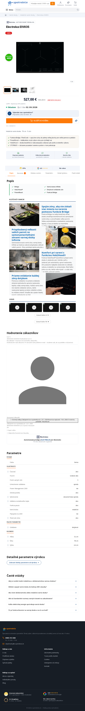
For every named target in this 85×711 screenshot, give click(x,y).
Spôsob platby (7, 663)
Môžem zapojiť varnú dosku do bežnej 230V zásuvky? (27, 587)
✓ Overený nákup (42, 420)
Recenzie (21, 173)
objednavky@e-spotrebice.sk (14, 644)
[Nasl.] (73, 57)
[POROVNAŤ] (76, 120)
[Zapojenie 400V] (9, 57)
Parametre (49, 173)
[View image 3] (24, 90)
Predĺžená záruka (8, 656)
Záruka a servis (36, 173)
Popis (11, 173)
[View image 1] (7, 90)
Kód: (7, 126)
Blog (4, 683)
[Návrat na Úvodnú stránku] (6, 15)
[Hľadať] (52, 3)
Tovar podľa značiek (51, 656)
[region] (40, 57)
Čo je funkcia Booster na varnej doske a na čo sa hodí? (28, 610)
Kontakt (46, 666)
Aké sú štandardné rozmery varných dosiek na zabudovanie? (30, 598)
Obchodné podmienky (51, 653)
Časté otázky (76, 173)
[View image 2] (15, 90)
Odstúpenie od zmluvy (51, 663)
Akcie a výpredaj (7, 676)
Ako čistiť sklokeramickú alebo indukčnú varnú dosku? (28, 593)
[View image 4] (32, 90)
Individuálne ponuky (9, 680)
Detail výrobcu (62, 173)
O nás (4, 653)
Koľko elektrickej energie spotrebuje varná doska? (26, 604)
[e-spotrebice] (17, 3)
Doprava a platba (8, 659)
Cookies (47, 659)
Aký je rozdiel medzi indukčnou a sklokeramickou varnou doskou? (32, 581)
